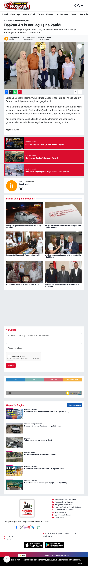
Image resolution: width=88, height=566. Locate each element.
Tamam (80, 563)
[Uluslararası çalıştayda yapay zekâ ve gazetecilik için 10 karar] (63, 242)
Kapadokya (15, 14)
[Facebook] (16, 527)
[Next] (33, 527)
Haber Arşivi (59, 517)
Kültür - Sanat (63, 14)
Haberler (8, 21)
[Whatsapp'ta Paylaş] (15, 92)
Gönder (11, 365)
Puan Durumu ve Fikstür (64, 510)
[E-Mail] (21, 189)
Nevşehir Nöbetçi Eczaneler (65, 499)
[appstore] (34, 545)
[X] (21, 527)
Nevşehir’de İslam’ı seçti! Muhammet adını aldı (23, 255)
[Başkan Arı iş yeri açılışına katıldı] (44, 65)
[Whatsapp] (38, 527)
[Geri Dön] (6, 559)
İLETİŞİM (10, 536)
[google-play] (54, 545)
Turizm (40, 14)
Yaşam (74, 14)
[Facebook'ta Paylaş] (6, 92)
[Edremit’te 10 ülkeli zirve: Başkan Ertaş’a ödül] (24, 272)
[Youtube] (29, 527)
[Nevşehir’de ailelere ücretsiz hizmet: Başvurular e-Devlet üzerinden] (63, 213)
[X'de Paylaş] (11, 92)
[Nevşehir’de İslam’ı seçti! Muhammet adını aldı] (24, 242)
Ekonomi (50, 14)
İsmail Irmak (24, 184)
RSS (23, 556)
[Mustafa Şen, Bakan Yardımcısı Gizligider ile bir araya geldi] (63, 272)
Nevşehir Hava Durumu (64, 502)
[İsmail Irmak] (11, 185)
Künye (9, 539)
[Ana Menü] (82, 5)
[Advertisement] (46, 308)
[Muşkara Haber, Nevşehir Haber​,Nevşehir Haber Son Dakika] (17, 5)
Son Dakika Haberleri (63, 515)
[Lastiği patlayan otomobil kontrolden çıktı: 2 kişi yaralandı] (24, 213)
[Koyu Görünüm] (75, 5)
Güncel (5, 14)
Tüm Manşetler (60, 512)
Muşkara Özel (29, 14)
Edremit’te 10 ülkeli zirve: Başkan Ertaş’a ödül (22, 284)
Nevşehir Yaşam (22, 21)
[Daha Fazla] (20, 92)
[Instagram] (25, 527)
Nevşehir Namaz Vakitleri (64, 505)
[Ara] (78, 5)
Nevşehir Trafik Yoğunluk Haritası (68, 507)
